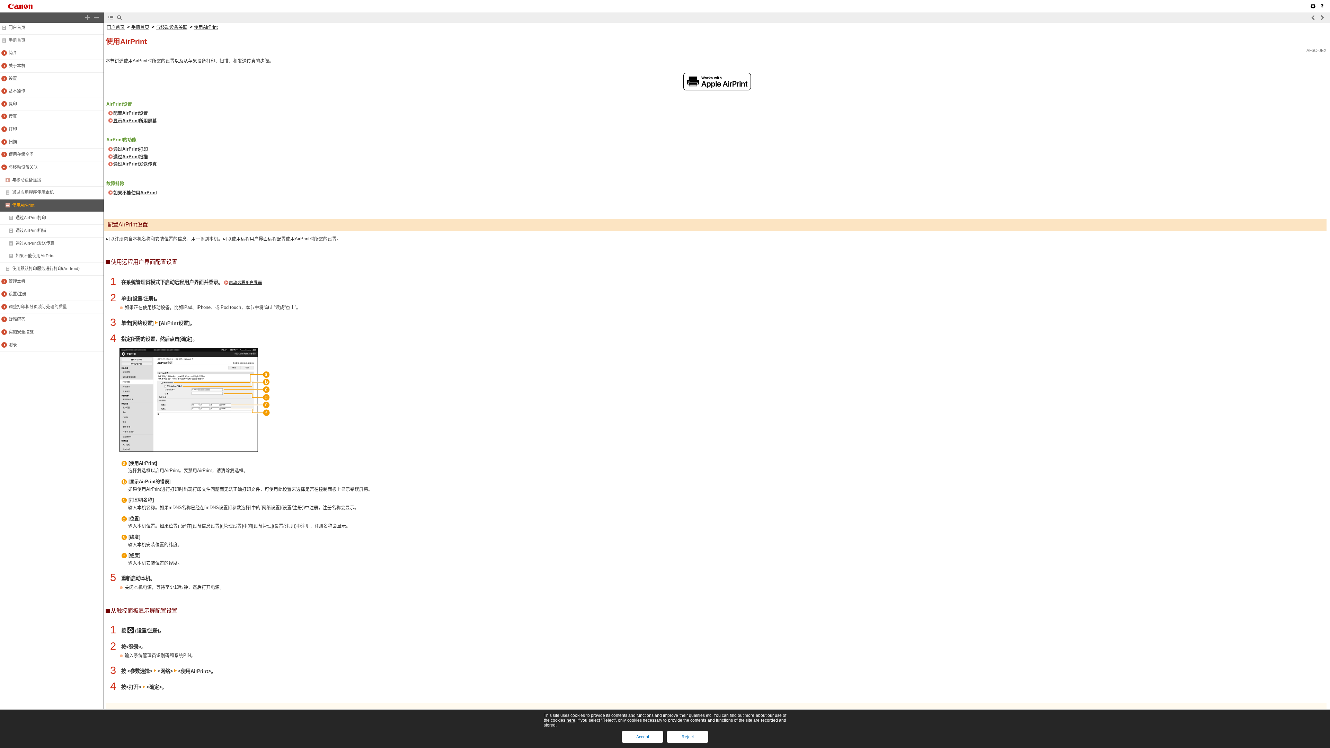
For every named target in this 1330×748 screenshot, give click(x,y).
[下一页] (1322, 17)
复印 (13, 103)
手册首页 (17, 40)
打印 (13, 129)
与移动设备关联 (23, 167)
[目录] (111, 17)
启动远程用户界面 (245, 282)
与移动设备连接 (26, 180)
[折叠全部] (96, 17)
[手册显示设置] (1313, 6)
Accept (642, 736)
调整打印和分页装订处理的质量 (38, 306)
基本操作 (17, 91)
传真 (13, 116)
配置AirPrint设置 (130, 113)
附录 (13, 344)
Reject (688, 736)
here (571, 720)
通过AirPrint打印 (31, 217)
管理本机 (17, 281)
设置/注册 (17, 294)
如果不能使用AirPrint (35, 255)
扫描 (13, 142)
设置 (13, 78)
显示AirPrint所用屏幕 (135, 120)
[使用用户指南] (1322, 6)
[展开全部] (87, 17)
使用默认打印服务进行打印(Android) (46, 268)
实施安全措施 (21, 332)
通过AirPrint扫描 (31, 230)
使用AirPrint (23, 205)
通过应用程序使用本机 (33, 192)
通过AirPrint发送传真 (35, 243)
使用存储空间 (21, 154)
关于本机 (17, 65)
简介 (13, 53)
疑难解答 (17, 319)
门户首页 (17, 27)
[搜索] (119, 17)
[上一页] (1313, 17)
